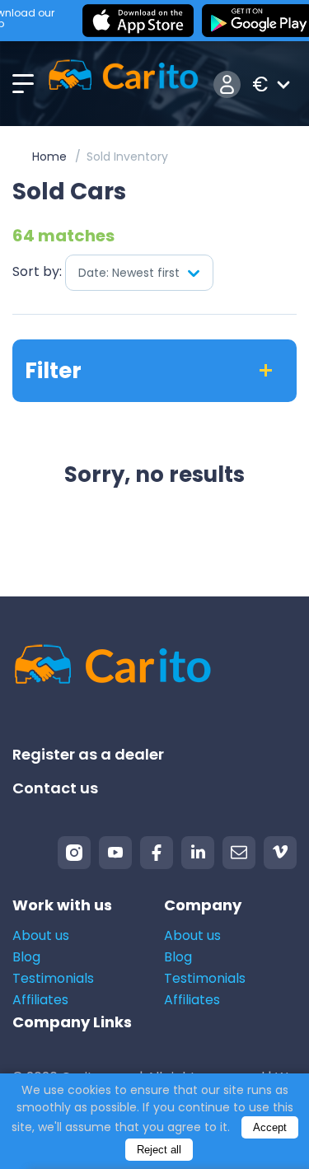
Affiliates (40, 999)
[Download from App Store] (138, 20)
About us (40, 935)
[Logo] (123, 84)
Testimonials (53, 978)
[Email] (238, 852)
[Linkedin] (197, 852)
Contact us (55, 788)
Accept (270, 1127)
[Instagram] (74, 852)
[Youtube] (115, 852)
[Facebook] (156, 852)
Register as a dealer (88, 754)
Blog (26, 956)
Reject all (159, 1149)
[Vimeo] (280, 852)
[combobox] (139, 273)
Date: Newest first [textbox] (129, 272)
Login (227, 84)
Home (49, 156)
